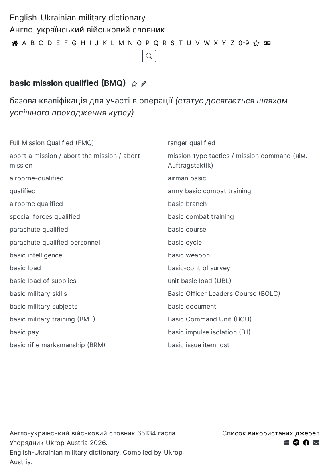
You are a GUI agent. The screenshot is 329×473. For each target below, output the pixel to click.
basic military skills (38, 293)
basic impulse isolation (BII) (209, 332)
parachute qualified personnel (55, 242)
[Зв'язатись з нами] (316, 443)
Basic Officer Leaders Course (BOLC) (224, 293)
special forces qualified (45, 216)
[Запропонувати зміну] (143, 83)
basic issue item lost (198, 345)
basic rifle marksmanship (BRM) (58, 345)
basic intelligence (36, 255)
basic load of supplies (43, 281)
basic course (187, 229)
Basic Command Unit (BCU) (210, 319)
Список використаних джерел (270, 433)
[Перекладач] (267, 43)
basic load (25, 268)
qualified (23, 191)
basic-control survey (199, 268)
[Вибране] (256, 43)
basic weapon (189, 255)
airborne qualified (36, 204)
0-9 (243, 43)
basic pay (24, 332)
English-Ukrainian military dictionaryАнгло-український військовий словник (87, 23)
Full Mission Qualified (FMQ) (52, 143)
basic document (192, 306)
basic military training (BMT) (52, 319)
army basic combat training (209, 191)
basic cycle (185, 242)
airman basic (187, 178)
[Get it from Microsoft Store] (286, 443)
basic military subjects (43, 306)
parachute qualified (39, 229)
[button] (134, 84)
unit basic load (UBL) (200, 281)
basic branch (187, 204)
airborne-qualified (37, 178)
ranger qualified (191, 143)
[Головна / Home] (15, 43)
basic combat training (201, 216)
